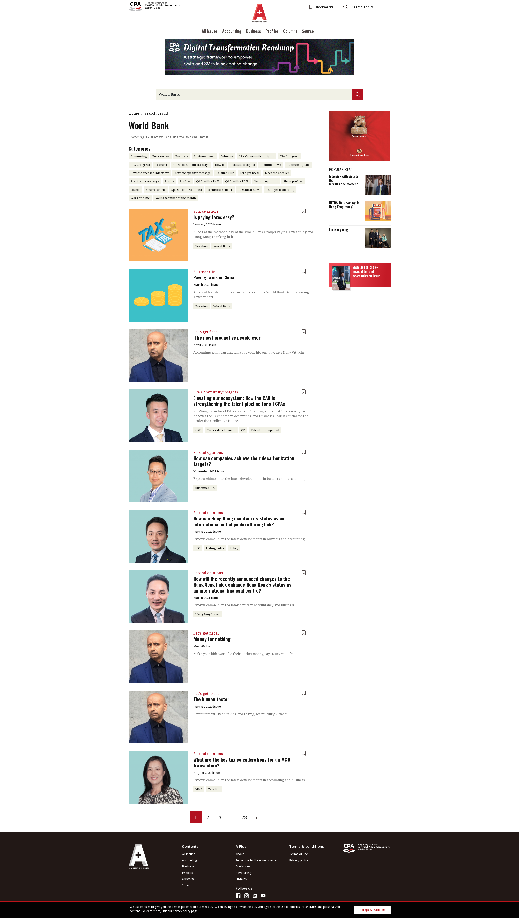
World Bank (221, 246)
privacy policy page (185, 911)
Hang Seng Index (207, 614)
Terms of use (298, 854)
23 (244, 817)
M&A (198, 789)
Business (253, 31)
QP (243, 430)
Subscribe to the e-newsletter (257, 860)
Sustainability (205, 488)
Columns (290, 31)
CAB (198, 430)
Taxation (201, 246)
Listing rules (215, 548)
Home (134, 113)
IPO (197, 548)
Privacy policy (298, 860)
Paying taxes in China (213, 277)
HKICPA (241, 879)
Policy (234, 548)
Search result (156, 113)
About (240, 854)
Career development (221, 430)
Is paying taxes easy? (213, 217)
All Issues (210, 31)
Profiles (272, 31)
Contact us (243, 866)
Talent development (265, 430)
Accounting (231, 31)
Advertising (243, 873)
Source (308, 31)
